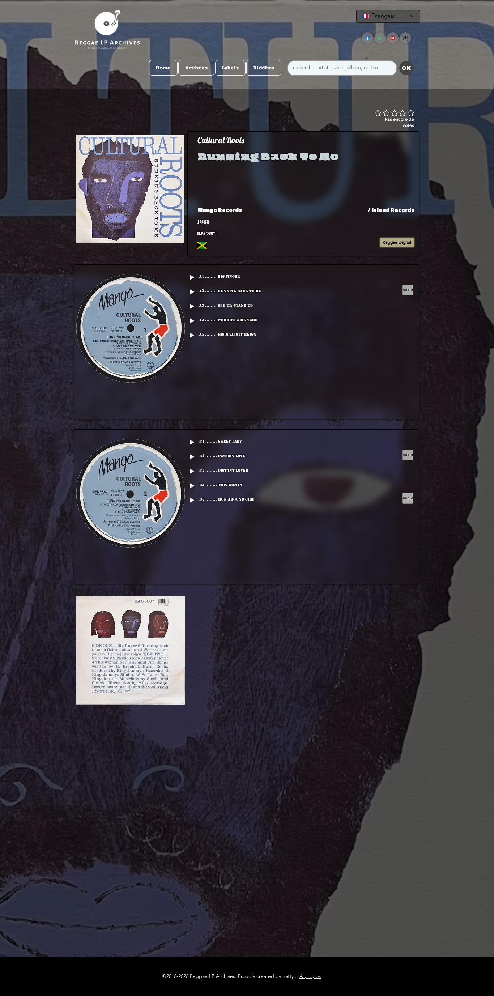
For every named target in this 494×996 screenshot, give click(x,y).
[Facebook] (367, 38)
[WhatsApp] (380, 38)
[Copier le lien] (405, 38)
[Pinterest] (393, 38)
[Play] (192, 277)
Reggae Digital (397, 242)
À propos (310, 976)
